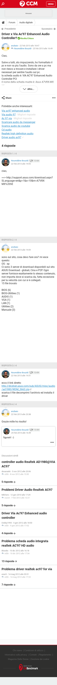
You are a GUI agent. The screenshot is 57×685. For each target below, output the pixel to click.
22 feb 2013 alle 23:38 (21, 414)
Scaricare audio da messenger (18, 122)
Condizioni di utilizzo (33, 650)
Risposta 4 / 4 (9, 404)
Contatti (33, 655)
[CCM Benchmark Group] (28, 668)
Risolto (23, 38)
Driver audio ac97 (11, 137)
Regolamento (45, 655)
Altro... (30, 89)
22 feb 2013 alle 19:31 (21, 375)
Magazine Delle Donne (18, 659)
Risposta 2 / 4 (9, 240)
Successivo (46, 29)
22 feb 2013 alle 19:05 (21, 164)
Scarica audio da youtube (16, 125)
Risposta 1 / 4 (9, 153)
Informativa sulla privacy (16, 655)
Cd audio (7, 129)
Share (9, 98)
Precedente (10, 29)
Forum (12, 22)
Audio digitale (26, 22)
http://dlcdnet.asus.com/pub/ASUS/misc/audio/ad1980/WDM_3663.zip (28, 387)
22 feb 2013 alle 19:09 (21, 250)
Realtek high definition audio (17, 133)
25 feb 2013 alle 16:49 (43, 48)
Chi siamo (17, 650)
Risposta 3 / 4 (9, 365)
